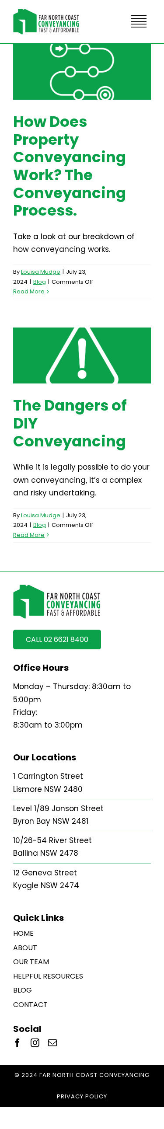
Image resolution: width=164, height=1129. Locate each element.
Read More (29, 291)
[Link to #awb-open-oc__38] (138, 21)
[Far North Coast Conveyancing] (46, 12)
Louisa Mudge (40, 272)
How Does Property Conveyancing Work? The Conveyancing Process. (69, 166)
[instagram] (35, 1042)
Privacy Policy (82, 1096)
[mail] (52, 1042)
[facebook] (17, 1042)
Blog (39, 282)
